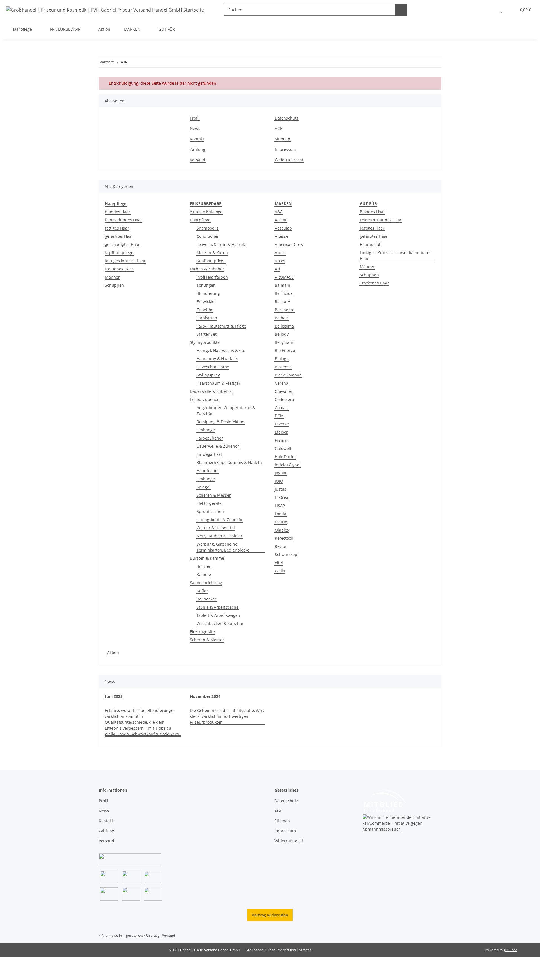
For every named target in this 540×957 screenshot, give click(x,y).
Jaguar (281, 473)
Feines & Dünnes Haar (381, 220)
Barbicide (284, 293)
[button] (490, 9)
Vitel (279, 562)
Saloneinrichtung (206, 582)
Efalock (281, 432)
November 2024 (205, 696)
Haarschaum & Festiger (218, 383)
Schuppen (114, 285)
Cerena (281, 383)
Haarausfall (370, 244)
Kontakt (197, 139)
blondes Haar (117, 211)
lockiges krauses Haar (125, 260)
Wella (280, 570)
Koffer (202, 590)
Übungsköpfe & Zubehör (220, 519)
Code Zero (284, 399)
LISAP (280, 505)
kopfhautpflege (119, 252)
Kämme (204, 574)
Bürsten (204, 566)
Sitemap (282, 139)
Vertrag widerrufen (270, 915)
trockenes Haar (119, 269)
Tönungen (206, 285)
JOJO (279, 481)
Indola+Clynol (287, 464)
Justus (280, 489)
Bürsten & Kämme (207, 558)
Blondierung (208, 293)
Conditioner (208, 236)
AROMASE (284, 277)
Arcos (280, 260)
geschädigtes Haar (122, 244)
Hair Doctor (285, 456)
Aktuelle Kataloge (206, 211)
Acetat (281, 220)
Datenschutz (286, 118)
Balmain (282, 285)
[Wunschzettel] (501, 9)
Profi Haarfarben (212, 277)
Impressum (285, 149)
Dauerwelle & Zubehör (211, 391)
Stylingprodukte (205, 342)
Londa (280, 513)
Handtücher (208, 470)
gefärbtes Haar (119, 236)
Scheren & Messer (214, 495)
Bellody (282, 334)
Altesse (281, 236)
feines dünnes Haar (123, 220)
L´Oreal (282, 497)
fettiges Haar (117, 228)
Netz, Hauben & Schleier (219, 536)
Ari (277, 269)
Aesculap (283, 228)
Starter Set (207, 334)
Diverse (282, 424)
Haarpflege (200, 220)
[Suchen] (401, 10)
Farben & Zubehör (207, 269)
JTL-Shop (511, 949)
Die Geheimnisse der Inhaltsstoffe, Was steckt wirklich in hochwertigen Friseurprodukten (227, 716)
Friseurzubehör (204, 399)
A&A (279, 211)
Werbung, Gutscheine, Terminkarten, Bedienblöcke (223, 547)
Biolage (282, 358)
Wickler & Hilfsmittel (216, 527)
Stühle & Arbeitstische (217, 607)
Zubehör (205, 309)
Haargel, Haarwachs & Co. (221, 350)
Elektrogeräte (209, 503)
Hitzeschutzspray (213, 366)
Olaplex (282, 530)
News (195, 128)
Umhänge (206, 429)
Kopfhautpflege (211, 260)
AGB (279, 128)
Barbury (282, 301)
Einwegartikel (209, 454)
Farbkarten (207, 318)
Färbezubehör (210, 438)
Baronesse (284, 309)
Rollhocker (206, 599)
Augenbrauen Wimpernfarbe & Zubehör (226, 410)
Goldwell (283, 448)
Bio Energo (285, 350)
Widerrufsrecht (289, 159)
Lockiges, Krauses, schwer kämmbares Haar (395, 255)
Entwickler (206, 301)
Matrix (281, 522)
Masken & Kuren (212, 252)
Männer (112, 277)
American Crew (289, 244)
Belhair (281, 318)
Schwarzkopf (287, 554)
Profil (194, 118)
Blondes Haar (372, 211)
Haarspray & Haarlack (217, 358)
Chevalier (283, 391)
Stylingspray (208, 375)
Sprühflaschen (210, 511)
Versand (197, 159)
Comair (281, 407)
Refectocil (284, 538)
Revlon (281, 546)
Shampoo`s (208, 228)
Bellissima (284, 326)
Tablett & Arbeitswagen (218, 615)
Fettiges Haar (372, 228)
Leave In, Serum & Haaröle (221, 244)
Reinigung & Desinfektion (220, 421)
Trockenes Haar (374, 283)
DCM (279, 415)
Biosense (283, 366)
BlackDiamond (288, 375)
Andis (280, 252)
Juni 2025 (114, 696)
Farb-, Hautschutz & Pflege (221, 326)
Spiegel (203, 487)
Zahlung (197, 149)
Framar (281, 440)
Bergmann (284, 342)
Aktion (113, 652)
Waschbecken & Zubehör (220, 623)
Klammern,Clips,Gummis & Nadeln (229, 462)
